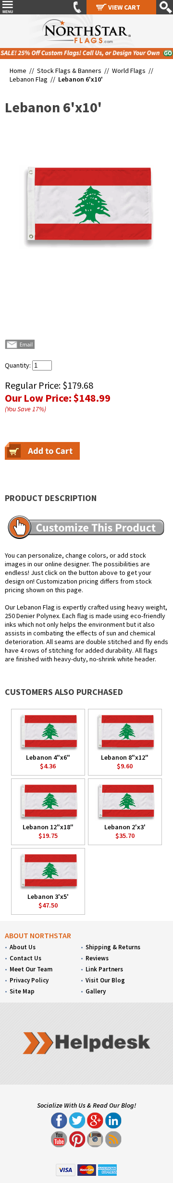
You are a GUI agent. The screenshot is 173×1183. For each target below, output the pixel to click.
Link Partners (104, 969)
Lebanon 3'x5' (48, 896)
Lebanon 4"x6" (48, 757)
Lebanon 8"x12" (124, 757)
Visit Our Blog (105, 980)
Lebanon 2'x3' (125, 827)
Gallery (96, 991)
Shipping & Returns (113, 947)
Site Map (22, 991)
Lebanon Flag (29, 79)
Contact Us (25, 958)
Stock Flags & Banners (69, 70)
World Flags (129, 70)
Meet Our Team (31, 969)
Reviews (97, 958)
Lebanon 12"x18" (48, 827)
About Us (23, 947)
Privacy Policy (29, 980)
